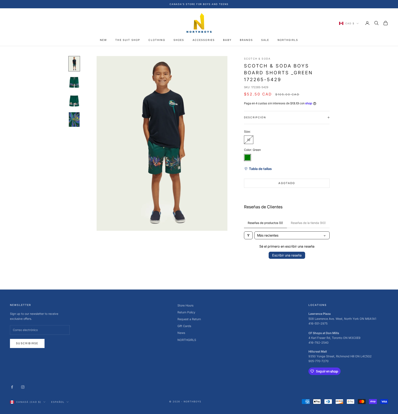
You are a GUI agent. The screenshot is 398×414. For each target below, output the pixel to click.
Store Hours (185, 305)
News (181, 333)
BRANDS (246, 40)
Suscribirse (27, 343)
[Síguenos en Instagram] (23, 387)
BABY (227, 40)
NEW (103, 40)
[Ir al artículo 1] (74, 63)
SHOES (179, 40)
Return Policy (186, 312)
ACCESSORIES (204, 40)
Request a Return (189, 319)
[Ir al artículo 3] (74, 101)
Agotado (286, 183)
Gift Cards (184, 326)
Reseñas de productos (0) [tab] (265, 223)
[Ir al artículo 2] (74, 82)
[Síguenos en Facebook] (12, 387)
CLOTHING (156, 40)
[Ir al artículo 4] (74, 119)
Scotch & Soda (257, 58)
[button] (258, 168)
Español (57, 402)
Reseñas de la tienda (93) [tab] (308, 223)
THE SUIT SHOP (127, 40)
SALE (265, 40)
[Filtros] (248, 235)
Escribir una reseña (287, 255)
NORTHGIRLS (288, 40)
